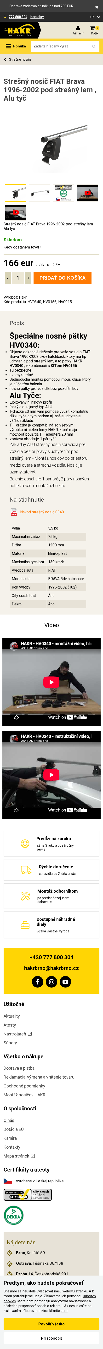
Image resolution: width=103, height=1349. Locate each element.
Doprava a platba (19, 1068)
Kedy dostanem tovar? (22, 247)
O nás (9, 1120)
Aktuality (12, 1016)
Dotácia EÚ (14, 1129)
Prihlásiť (78, 33)
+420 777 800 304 (51, 957)
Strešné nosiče (20, 59)
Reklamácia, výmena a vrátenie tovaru (39, 1077)
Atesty (10, 1025)
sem (64, 1311)
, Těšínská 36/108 (39, 1263)
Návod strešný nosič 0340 (41, 512)
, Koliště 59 (30, 1252)
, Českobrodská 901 (42, 1273)
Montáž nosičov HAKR (25, 1094)
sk (93, 16)
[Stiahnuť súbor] (14, 512)
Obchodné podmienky (24, 1085)
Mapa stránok (16, 1156)
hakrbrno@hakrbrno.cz (51, 968)
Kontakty (37, 17)
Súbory (10, 1042)
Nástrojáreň (15, 1033)
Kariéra (10, 1138)
